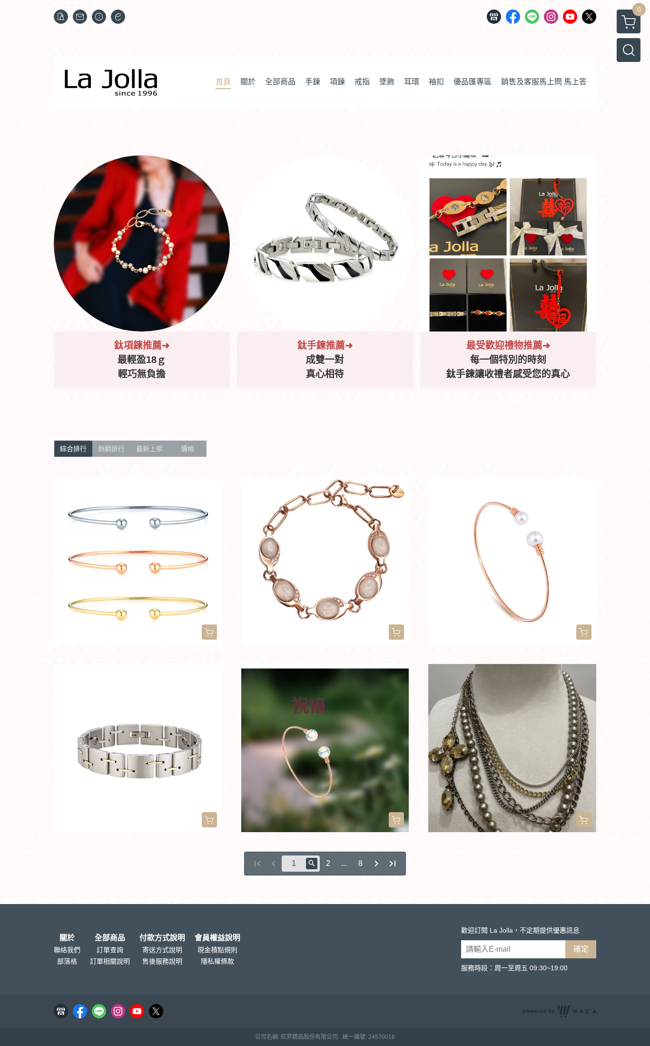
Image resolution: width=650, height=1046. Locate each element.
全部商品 (110, 938)
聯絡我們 (67, 949)
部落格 (67, 961)
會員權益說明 (217, 938)
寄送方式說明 (162, 949)
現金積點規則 (217, 949)
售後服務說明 (162, 961)
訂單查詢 (110, 949)
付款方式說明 (162, 938)
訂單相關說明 (110, 961)
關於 (67, 938)
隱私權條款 (217, 961)
